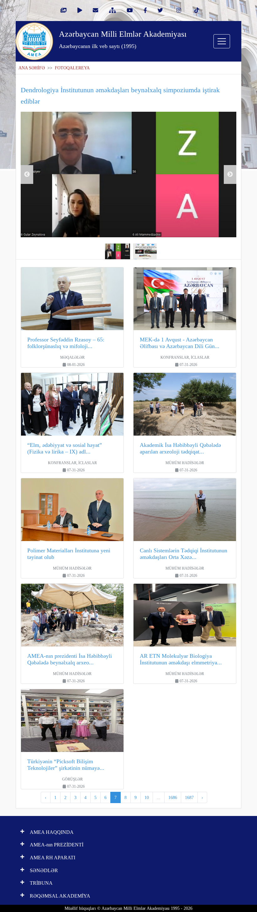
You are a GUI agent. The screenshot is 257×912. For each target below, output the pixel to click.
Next (230, 174)
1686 (172, 797)
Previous (27, 174)
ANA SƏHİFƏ (31, 68)
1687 (189, 797)
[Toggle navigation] (221, 41)
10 (146, 797)
